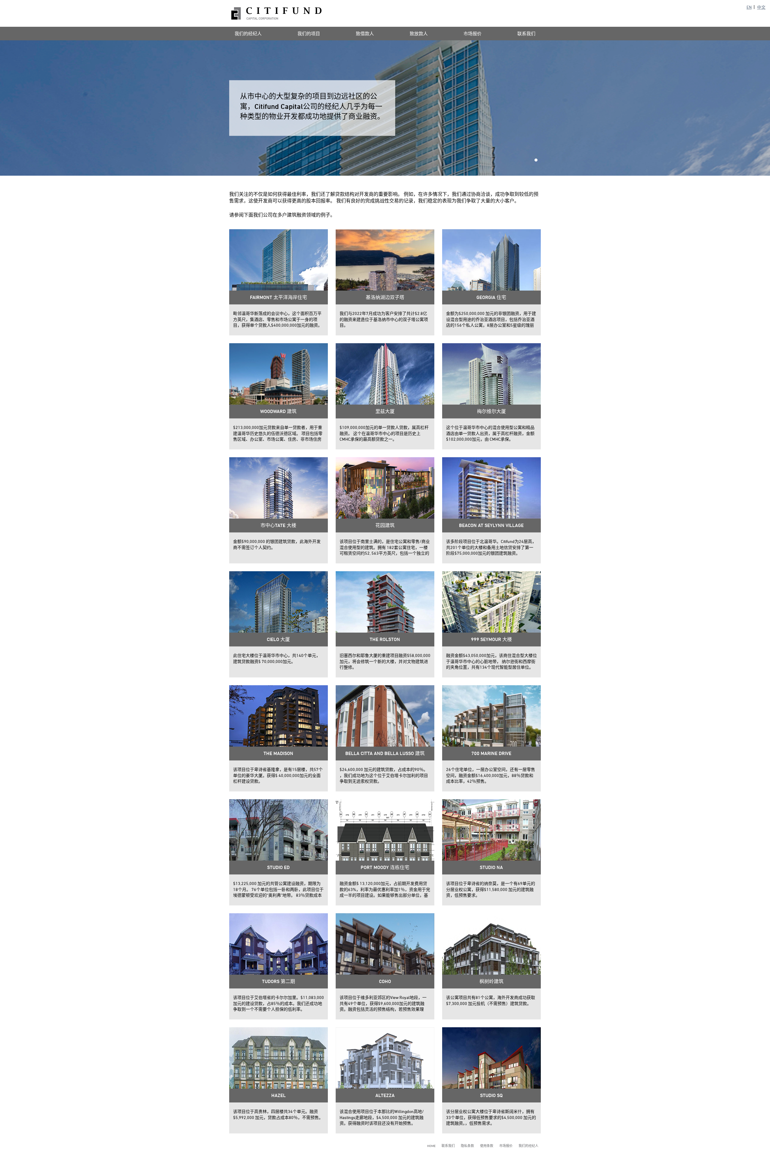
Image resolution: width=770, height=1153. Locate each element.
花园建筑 (385, 525)
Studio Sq (491, 1095)
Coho (385, 981)
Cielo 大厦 (278, 639)
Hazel (278, 1095)
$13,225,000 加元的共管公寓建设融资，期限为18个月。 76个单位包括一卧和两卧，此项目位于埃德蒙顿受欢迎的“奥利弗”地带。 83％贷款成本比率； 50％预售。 (278, 889)
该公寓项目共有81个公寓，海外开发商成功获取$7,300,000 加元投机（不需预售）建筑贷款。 (490, 1000)
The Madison (278, 753)
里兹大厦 (385, 411)
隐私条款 (467, 1146)
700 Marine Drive (491, 753)
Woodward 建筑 (278, 411)
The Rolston (385, 639)
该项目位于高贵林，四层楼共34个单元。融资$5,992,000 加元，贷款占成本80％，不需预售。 (278, 1114)
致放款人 (419, 33)
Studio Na (491, 867)
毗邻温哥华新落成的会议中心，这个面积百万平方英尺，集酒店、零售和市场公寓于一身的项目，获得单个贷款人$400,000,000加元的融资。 (277, 319)
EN (749, 7)
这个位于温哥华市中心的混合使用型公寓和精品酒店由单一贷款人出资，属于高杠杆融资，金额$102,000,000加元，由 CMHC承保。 (490, 433)
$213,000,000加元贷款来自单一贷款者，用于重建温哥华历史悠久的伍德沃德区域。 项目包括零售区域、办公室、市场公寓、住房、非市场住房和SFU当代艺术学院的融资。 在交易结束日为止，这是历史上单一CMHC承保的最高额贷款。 (277, 433)
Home (431, 1146)
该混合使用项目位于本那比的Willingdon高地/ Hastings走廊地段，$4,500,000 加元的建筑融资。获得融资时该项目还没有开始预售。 (382, 1117)
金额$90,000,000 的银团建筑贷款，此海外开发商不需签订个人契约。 (277, 544)
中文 (761, 7)
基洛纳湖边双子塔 (385, 297)
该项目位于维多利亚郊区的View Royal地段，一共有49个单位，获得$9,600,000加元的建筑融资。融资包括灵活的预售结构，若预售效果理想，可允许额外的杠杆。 (383, 1003)
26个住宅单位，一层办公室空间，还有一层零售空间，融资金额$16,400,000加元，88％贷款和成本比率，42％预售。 (490, 775)
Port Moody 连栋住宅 (385, 867)
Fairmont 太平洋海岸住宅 (278, 297)
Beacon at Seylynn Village (491, 525)
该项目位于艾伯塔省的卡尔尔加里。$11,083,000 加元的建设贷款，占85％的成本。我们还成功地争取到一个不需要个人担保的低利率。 (278, 1003)
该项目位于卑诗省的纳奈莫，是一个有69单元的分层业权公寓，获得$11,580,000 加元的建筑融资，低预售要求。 (490, 889)
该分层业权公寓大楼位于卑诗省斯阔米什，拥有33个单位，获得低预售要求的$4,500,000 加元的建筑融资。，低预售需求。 (491, 1117)
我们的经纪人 (248, 33)
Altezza (385, 1095)
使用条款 (486, 1146)
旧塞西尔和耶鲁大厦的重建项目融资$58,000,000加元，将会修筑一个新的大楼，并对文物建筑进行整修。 (385, 661)
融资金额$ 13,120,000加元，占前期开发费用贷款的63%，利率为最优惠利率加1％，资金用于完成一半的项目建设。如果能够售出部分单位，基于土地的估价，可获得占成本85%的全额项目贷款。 (385, 889)
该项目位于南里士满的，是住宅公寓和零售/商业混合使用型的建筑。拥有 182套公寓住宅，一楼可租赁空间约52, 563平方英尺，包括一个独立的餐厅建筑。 (385, 547)
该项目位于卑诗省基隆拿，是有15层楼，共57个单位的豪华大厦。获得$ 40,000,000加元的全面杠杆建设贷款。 (278, 775)
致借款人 (365, 33)
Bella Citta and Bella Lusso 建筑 (385, 753)
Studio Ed (278, 867)
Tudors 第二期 (278, 981)
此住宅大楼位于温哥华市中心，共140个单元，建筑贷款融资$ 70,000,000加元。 (276, 658)
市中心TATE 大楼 (278, 525)
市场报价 (473, 33)
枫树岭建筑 (491, 981)
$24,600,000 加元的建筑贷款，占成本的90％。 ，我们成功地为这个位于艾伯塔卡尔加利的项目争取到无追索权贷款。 (384, 775)
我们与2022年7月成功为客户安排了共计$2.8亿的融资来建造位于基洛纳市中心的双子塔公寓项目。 (384, 319)
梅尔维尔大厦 (491, 411)
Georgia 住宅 (491, 297)
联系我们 (526, 33)
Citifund (276, 13)
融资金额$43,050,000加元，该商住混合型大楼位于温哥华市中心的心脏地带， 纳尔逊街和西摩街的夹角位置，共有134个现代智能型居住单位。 (491, 661)
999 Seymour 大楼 (491, 639)
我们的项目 (308, 33)
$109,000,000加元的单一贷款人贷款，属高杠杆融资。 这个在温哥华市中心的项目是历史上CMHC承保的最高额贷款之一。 (384, 433)
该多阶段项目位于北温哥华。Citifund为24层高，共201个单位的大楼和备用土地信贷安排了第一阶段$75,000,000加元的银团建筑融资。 (491, 547)
